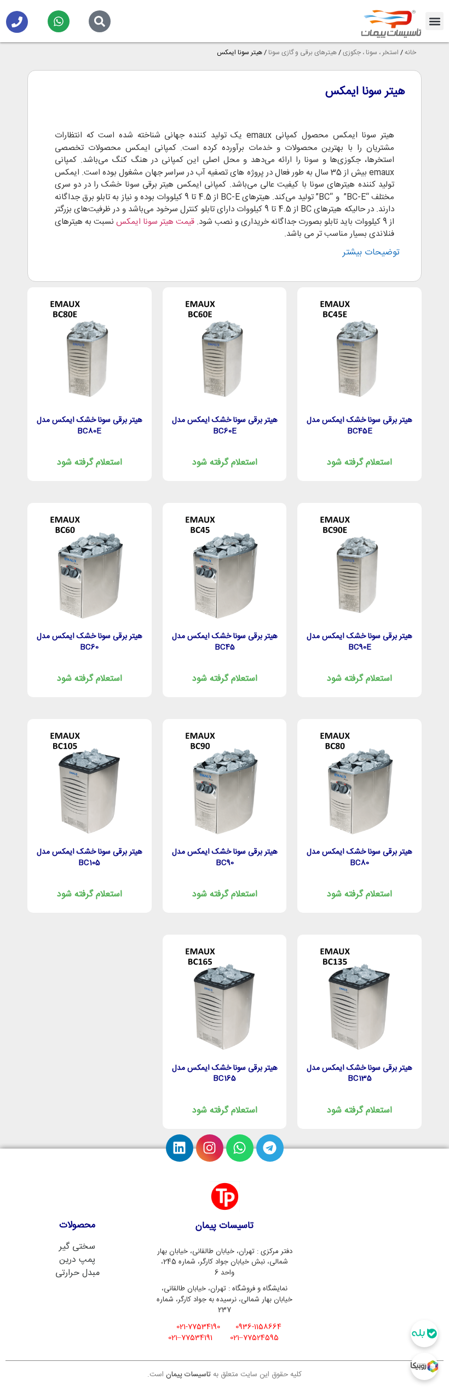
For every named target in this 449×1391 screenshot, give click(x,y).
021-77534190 (198, 1327)
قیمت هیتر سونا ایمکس (155, 222)
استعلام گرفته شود (359, 462)
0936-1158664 (258, 1327)
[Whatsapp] (59, 21)
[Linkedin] (179, 1148)
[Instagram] (209, 1148)
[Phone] (17, 22)
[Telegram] (270, 1148)
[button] (434, 21)
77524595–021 (254, 1338)
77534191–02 (190, 1338)
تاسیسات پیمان (188, 1375)
